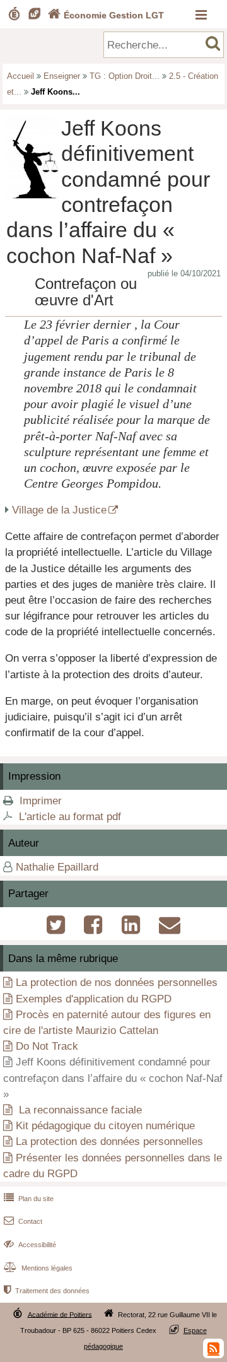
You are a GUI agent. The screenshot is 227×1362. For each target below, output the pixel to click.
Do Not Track (47, 1046)
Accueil (20, 76)
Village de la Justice (59, 510)
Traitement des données (47, 1290)
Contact (23, 1221)
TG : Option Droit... (125, 76)
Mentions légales (38, 1268)
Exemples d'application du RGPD (94, 999)
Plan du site (29, 1198)
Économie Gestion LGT (106, 15)
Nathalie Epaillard (57, 867)
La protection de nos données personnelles (117, 983)
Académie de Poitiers (60, 1314)
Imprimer (41, 801)
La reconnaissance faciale (79, 1110)
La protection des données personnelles (109, 1142)
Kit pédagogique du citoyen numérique (105, 1126)
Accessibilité (30, 1244)
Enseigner (62, 76)
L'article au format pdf (70, 817)
